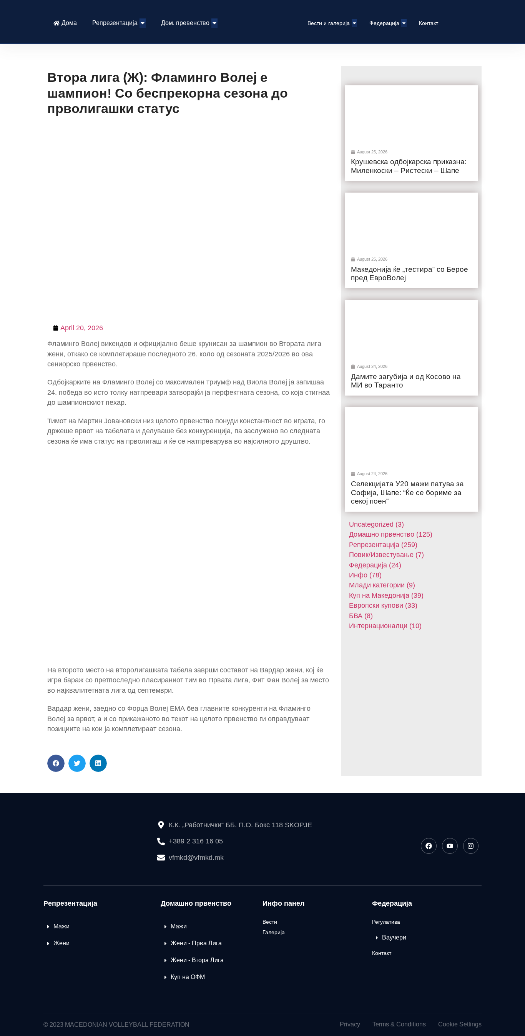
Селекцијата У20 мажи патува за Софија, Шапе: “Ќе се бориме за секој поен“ (407, 493)
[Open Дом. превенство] (214, 23)
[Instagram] (471, 846)
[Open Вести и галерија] (354, 23)
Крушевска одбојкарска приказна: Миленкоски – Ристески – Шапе (409, 166)
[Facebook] (429, 846)
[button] (56, 763)
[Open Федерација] (404, 23)
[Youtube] (450, 846)
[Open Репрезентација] (143, 23)
